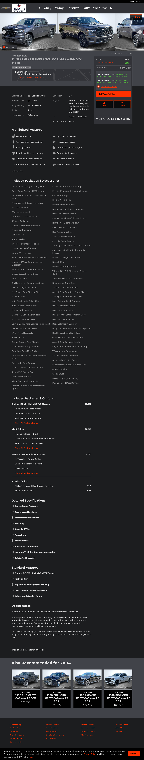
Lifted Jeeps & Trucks (74, 8)
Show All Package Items (26, 423)
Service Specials (51, 731)
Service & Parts (96, 8)
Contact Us (119, 728)
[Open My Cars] (110, 8)
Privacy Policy (90, 754)
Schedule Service (52, 728)
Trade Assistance (104, 62)
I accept (133, 754)
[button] (51, 67)
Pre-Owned (14, 731)
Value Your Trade (87, 735)
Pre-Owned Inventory (59, 8)
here (31, 757)
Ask (104, 105)
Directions (118, 731)
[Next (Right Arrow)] (140, 32)
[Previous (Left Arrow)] (4, 32)
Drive (122, 105)
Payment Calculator (88, 731)
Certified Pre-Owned (17, 735)
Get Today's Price (106, 94)
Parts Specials (51, 738)
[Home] (6, 8)
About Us (104, 8)
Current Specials (15, 742)
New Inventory (47, 8)
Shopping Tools (86, 8)
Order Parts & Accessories (55, 735)
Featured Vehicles (16, 738)
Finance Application (88, 728)
